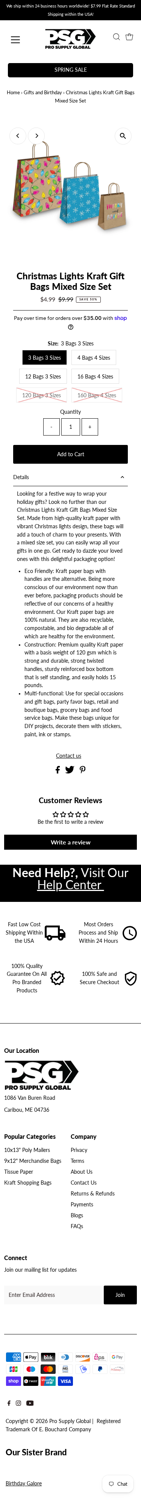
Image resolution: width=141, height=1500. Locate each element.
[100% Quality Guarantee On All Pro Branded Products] (58, 984)
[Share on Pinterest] (83, 772)
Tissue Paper (18, 1172)
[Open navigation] (21, 39)
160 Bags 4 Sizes (96, 395)
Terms (77, 1161)
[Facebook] (9, 1405)
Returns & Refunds (93, 1194)
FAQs (77, 1226)
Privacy (79, 1150)
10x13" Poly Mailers (27, 1150)
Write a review (71, 842)
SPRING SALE (71, 70)
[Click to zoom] (123, 136)
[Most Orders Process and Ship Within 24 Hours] (130, 939)
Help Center (70, 884)
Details (21, 477)
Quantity (70, 412)
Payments (82, 1205)
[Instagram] (18, 1405)
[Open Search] (116, 36)
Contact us (68, 756)
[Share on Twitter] (70, 772)
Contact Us (84, 1183)
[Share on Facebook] (58, 772)
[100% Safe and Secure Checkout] (130, 984)
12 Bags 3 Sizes (43, 376)
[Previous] (17, 135)
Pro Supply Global (70, 1421)
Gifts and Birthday (43, 92)
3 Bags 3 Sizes (44, 357)
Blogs (77, 1215)
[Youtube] (30, 1405)
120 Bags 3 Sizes (41, 395)
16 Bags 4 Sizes (95, 376)
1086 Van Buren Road (29, 1098)
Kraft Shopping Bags (28, 1183)
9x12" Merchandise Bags (32, 1161)
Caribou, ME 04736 (26, 1110)
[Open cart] (129, 37)
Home (13, 92)
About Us (81, 1172)
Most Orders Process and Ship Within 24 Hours (98, 932)
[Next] (36, 135)
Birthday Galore (24, 1483)
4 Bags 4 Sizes (93, 357)
